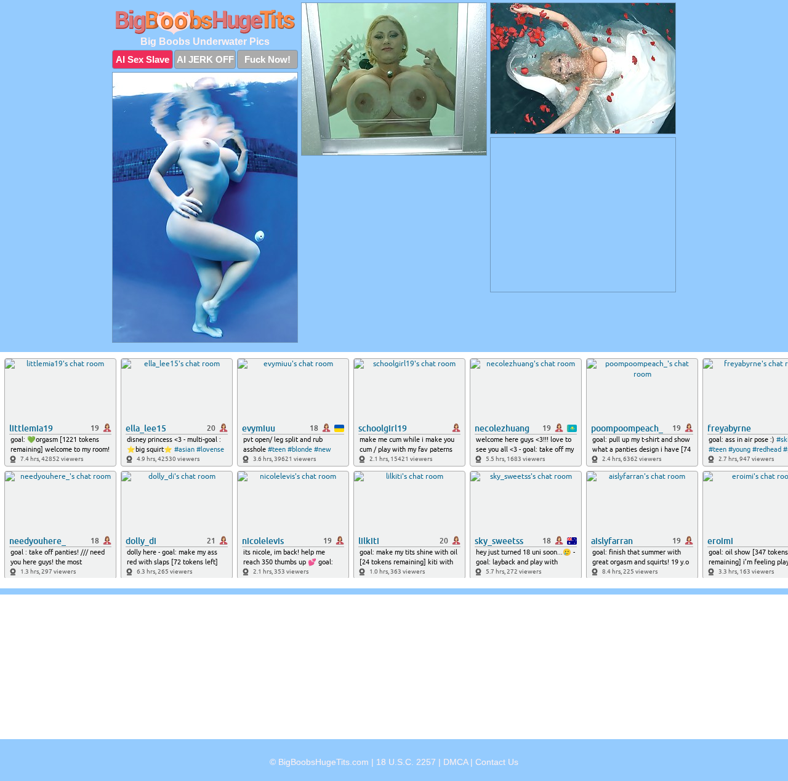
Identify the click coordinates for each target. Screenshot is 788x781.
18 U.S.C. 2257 (406, 762)
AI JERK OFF (205, 59)
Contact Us (496, 762)
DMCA (455, 762)
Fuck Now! (267, 59)
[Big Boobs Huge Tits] (205, 22)
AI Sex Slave (142, 59)
